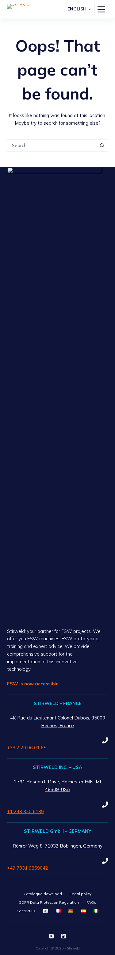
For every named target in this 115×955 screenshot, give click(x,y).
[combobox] (51, 145)
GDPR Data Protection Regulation (49, 902)
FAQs (91, 902)
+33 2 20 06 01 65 (26, 747)
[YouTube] (51, 936)
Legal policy (80, 893)
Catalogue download (43, 893)
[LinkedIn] (63, 936)
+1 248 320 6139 (25, 811)
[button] (79, 9)
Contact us (26, 911)
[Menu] (101, 9)
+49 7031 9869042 (27, 868)
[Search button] (102, 145)
